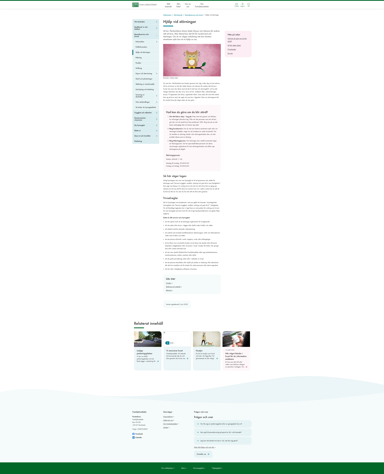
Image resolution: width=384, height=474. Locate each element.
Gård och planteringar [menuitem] (144, 79)
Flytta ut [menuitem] (137, 131)
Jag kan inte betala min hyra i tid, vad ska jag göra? (219, 441)
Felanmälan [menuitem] (140, 42)
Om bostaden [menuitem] (139, 22)
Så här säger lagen (234, 45)
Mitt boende (168, 5)
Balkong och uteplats (173, 287)
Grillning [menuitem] (139, 68)
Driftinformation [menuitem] (141, 47)
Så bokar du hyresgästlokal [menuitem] (146, 107)
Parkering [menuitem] (138, 141)
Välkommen (167, 15)
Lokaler (165, 427)
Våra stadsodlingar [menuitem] (143, 102)
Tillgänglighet (216, 468)
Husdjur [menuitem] (138, 63)
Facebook (139, 434)
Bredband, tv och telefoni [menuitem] (141, 28)
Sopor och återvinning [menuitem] (144, 73)
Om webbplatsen (167, 468)
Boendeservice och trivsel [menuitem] (141, 35)
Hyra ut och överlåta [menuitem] (142, 136)
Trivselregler (232, 49)
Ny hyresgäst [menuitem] (139, 125)
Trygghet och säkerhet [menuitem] (143, 113)
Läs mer (230, 53)
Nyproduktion (168, 417)
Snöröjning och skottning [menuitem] (145, 89)
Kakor (183, 468)
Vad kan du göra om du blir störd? (237, 40)
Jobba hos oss (168, 420)
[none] (170, 343)
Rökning (169, 290)
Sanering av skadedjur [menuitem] (140, 96)
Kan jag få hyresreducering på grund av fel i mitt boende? (221, 432)
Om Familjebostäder (202, 5)
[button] (223, 424)
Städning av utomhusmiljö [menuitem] (145, 84)
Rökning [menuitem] (139, 58)
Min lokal (178, 5)
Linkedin (138, 437)
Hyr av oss (188, 5)
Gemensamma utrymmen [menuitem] (140, 119)
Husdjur (168, 283)
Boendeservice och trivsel (194, 15)
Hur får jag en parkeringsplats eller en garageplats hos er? (221, 424)
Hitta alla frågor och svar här (204, 447)
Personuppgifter (198, 468)
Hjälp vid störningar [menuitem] (143, 52)
